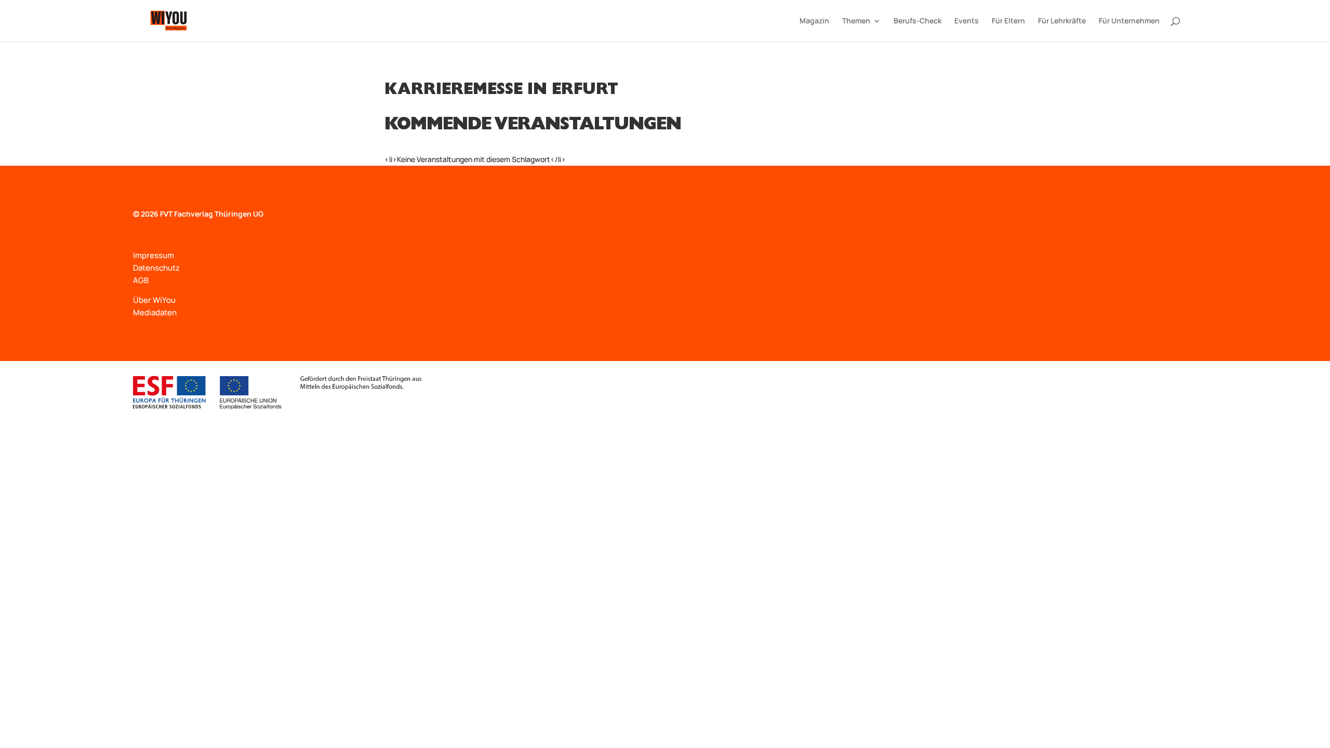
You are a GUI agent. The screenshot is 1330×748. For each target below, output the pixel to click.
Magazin (814, 21)
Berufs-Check (917, 21)
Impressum (153, 255)
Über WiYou (154, 300)
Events (966, 21)
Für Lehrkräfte (1062, 21)
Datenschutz (156, 267)
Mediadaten (155, 312)
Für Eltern (1008, 21)
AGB (141, 280)
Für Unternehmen (1129, 21)
